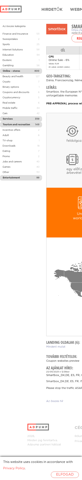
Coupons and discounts (16, 92)
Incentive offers (11, 130)
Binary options (11, 87)
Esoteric (7, 60)
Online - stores (11, 71)
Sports (6, 44)
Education (8, 55)
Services (8, 119)
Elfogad (65, 474)
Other (6, 172)
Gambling (8, 66)
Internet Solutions (13, 50)
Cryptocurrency (11, 98)
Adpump (33, 445)
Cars (5, 113)
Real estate (9, 103)
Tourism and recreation (16, 125)
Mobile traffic (10, 108)
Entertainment (11, 178)
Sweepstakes (10, 39)
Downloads (9, 146)
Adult (6, 135)
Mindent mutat (55, 347)
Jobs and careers (12, 162)
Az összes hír (54, 401)
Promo (6, 156)
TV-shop (7, 141)
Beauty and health (13, 77)
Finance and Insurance (15, 34)
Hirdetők (51, 9)
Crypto (6, 82)
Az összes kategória (14, 26)
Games (7, 167)
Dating (6, 151)
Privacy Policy (14, 468)
